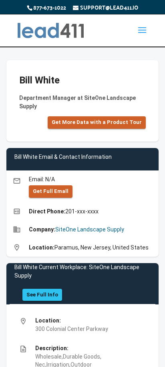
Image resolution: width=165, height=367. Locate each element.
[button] (97, 122)
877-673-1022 (49, 7)
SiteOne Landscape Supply (89, 229)
